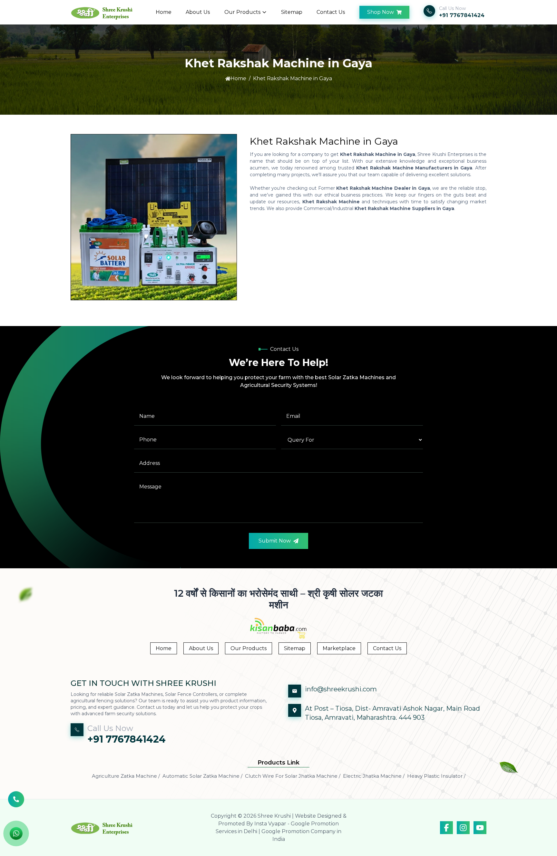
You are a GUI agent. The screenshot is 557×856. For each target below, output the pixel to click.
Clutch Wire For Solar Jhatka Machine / (292, 776)
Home (163, 12)
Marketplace (339, 648)
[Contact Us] (16, 800)
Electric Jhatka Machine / (374, 776)
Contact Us (331, 12)
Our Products (242, 12)
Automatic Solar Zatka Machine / (202, 776)
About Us (198, 12)
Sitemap (291, 12)
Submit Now (275, 541)
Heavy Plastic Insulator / (436, 776)
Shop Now (380, 12)
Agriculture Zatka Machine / (126, 776)
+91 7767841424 (461, 15)
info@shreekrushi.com (341, 689)
